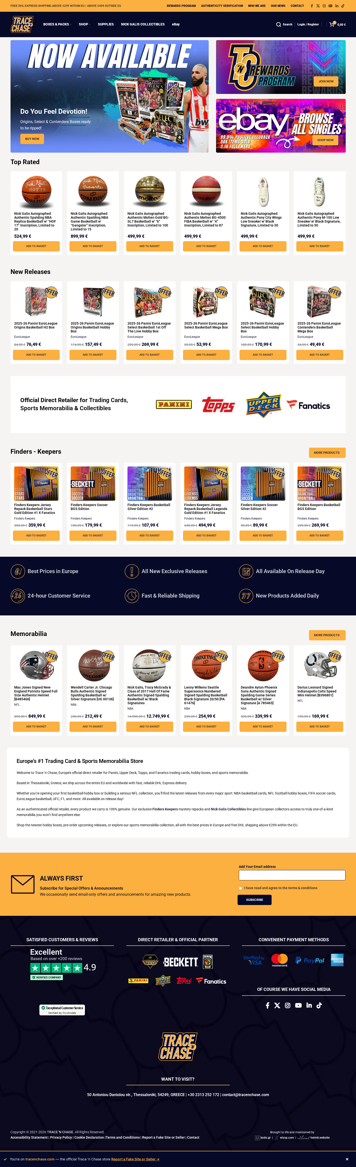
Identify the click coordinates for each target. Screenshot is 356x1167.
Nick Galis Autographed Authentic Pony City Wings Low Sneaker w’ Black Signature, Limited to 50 (261, 219)
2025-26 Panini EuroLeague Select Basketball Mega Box (206, 325)
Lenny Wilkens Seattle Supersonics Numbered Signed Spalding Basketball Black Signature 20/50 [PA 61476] (205, 695)
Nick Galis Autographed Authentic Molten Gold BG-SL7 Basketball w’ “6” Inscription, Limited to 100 (148, 219)
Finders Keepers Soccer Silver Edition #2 (259, 507)
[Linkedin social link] (337, 6)
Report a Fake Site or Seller (163, 1137)
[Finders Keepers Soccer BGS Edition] (93, 483)
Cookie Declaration (89, 1137)
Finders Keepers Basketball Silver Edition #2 (148, 507)
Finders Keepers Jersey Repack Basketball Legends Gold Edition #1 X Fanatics (205, 509)
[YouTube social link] (330, 6)
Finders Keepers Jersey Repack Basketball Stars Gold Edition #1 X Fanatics (34, 509)
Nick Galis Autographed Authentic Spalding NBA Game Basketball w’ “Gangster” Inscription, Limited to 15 (89, 221)
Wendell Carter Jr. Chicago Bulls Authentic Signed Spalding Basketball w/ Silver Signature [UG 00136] (92, 693)
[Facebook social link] (312, 6)
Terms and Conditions (123, 1137)
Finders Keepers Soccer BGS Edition (89, 507)
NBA (74, 704)
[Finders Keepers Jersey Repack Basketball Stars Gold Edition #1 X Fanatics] (36, 483)
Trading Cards (107, 400)
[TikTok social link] (343, 6)
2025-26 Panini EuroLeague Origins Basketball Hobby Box (92, 327)
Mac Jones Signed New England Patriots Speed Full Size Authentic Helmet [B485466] (35, 693)
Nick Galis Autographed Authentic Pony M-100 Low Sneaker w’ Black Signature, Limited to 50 (319, 219)
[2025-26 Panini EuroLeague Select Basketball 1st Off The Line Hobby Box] (149, 302)
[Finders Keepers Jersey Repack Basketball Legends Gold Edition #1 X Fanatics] (206, 483)
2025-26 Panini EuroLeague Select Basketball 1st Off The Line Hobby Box (149, 327)
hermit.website (320, 1137)
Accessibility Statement (29, 1137)
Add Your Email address (257, 867)
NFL (17, 704)
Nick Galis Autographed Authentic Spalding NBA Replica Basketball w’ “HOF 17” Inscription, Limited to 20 (35, 221)
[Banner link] (281, 67)
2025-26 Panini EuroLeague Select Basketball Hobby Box (262, 327)
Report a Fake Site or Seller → (135, 1159)
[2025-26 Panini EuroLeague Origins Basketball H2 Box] (36, 302)
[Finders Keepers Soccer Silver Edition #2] (263, 483)
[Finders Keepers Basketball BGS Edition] (320, 483)
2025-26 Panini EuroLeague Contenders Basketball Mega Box (319, 327)
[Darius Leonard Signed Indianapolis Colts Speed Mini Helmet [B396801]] (320, 666)
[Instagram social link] (324, 6)
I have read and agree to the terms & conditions (280, 888)
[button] (36, 246)
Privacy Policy (61, 1137)
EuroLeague (22, 337)
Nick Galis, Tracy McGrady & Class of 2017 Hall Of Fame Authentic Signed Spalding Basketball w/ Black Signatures (149, 695)
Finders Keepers (24, 518)
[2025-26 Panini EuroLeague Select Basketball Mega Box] (206, 302)
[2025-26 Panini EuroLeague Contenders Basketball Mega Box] (320, 302)
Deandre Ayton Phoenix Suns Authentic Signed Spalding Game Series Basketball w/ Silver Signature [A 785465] (259, 695)
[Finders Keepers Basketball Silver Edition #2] (149, 483)
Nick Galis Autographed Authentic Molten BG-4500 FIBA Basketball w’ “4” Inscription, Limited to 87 (205, 219)
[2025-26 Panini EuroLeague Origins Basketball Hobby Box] (93, 302)
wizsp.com (287, 1137)
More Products (327, 452)
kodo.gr (266, 1137)
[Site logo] (22, 24)
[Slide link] (110, 96)
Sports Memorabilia (46, 408)
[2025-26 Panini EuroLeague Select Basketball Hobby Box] (263, 302)
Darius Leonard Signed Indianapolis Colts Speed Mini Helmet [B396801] (317, 691)
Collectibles (95, 408)
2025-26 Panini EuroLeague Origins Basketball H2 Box (35, 325)
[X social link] (318, 6)
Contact (193, 1137)
